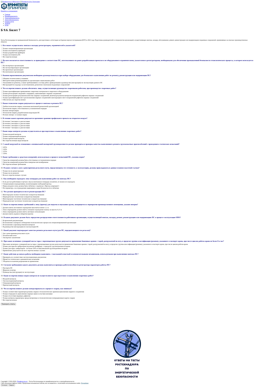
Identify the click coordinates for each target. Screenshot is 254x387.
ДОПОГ (7, 23)
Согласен (4, 385)
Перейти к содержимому (9, 11)
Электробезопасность (12, 18)
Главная (7, 14)
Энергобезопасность (12, 20)
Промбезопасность (11, 16)
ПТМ (6, 25)
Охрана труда (9, 21)
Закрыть (11, 385)
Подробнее (85, 383)
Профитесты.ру (22, 381)
